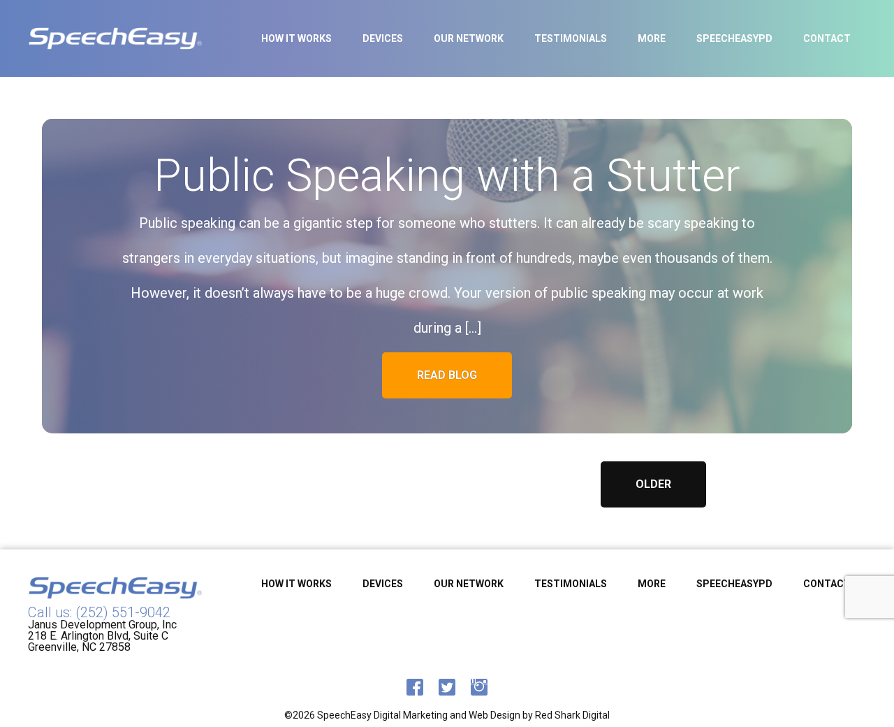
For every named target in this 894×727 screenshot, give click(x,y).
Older (653, 484)
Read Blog (447, 375)
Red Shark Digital (572, 715)
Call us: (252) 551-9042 (99, 612)
